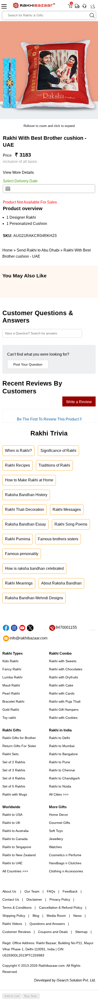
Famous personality (21, 554)
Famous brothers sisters (58, 539)
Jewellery (56, 839)
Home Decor (58, 814)
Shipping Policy (13, 916)
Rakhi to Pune (59, 762)
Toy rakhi (9, 718)
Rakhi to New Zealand (19, 855)
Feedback (70, 891)
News (77, 916)
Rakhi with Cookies (63, 718)
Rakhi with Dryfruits (63, 677)
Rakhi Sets (10, 754)
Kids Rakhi (10, 661)
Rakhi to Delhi (59, 738)
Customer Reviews (16, 932)
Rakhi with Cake (61, 685)
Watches (55, 847)
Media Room (56, 916)
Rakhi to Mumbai (61, 746)
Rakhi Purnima (17, 539)
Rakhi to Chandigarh (64, 778)
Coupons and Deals (53, 932)
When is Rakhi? (18, 451)
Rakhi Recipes (17, 465)
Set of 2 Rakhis (13, 762)
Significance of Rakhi (58, 451)
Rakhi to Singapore (16, 847)
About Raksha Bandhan (61, 583)
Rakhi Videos (12, 924)
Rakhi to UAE (12, 863)
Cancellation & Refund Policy (60, 907)
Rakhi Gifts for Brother (19, 738)
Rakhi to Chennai (62, 770)
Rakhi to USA (12, 814)
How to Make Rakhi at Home (29, 480)
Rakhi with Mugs (14, 794)
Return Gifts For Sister (19, 746)
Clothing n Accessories (66, 871)
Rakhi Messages (67, 509)
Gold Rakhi (10, 709)
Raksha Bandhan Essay (25, 524)
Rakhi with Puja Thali (64, 701)
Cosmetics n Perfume (65, 855)
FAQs (51, 891)
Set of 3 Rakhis (13, 770)
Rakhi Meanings (19, 583)
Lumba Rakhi (12, 677)
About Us (9, 891)
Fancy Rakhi (11, 669)
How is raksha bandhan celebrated (34, 568)
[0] (70, 8)
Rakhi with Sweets (62, 661)
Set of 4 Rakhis (13, 778)
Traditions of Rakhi (54, 465)
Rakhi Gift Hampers (63, 709)
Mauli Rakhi (11, 685)
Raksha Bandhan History (26, 495)
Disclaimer (34, 899)
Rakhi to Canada (15, 839)
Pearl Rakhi (11, 693)
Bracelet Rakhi (13, 701)
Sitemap (81, 932)
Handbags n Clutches (65, 863)
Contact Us (10, 899)
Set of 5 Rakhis (13, 786)
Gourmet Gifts (59, 823)
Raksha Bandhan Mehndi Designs (34, 598)
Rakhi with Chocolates (65, 669)
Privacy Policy (59, 899)
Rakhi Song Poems (70, 524)
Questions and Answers (47, 924)
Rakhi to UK (11, 823)
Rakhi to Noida (60, 786)
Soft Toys (56, 831)
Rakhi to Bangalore (63, 754)
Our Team (31, 891)
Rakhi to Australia (15, 831)
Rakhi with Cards (61, 693)
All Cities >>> (59, 794)
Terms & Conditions (17, 907)
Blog (36, 916)
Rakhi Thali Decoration (24, 509)
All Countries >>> (15, 871)
